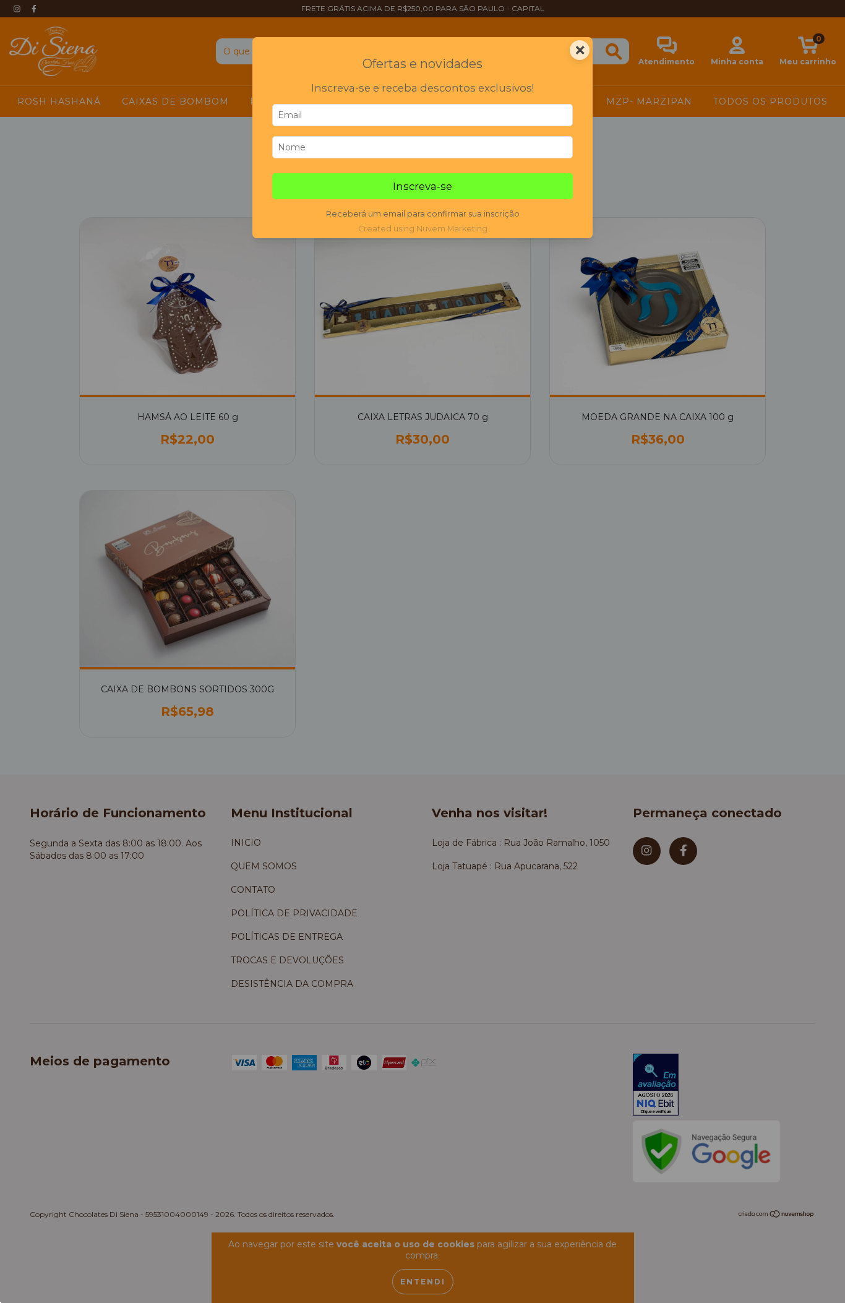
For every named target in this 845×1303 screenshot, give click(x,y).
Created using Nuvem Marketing (422, 228)
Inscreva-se (422, 186)
